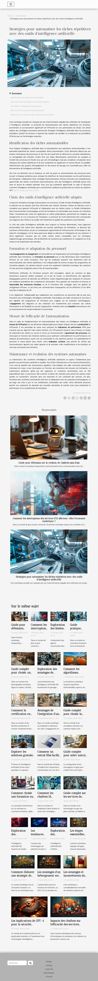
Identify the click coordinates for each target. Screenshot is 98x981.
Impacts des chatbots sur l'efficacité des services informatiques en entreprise (67, 924)
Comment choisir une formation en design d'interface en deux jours (22, 798)
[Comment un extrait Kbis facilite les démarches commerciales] (49, 741)
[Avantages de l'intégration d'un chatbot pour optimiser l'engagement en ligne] (49, 699)
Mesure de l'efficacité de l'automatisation (27, 110)
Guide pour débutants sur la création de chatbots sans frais (49, 462)
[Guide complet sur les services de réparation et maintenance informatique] (75, 782)
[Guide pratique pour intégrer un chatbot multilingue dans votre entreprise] (78, 616)
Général (49, 976)
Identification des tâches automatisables (27, 97)
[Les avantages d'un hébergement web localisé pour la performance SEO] (49, 861)
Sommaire (17, 93)
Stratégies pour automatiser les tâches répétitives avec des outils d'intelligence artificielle (49, 578)
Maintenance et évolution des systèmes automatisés (32, 114)
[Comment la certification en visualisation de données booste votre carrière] (23, 699)
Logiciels (49, 969)
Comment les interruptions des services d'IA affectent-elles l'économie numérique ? (49, 519)
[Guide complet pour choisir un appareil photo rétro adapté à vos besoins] (23, 658)
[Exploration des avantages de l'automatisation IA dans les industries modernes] (49, 658)
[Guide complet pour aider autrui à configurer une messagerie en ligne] (75, 741)
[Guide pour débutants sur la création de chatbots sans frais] (48, 437)
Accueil (10, 15)
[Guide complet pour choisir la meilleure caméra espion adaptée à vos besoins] (75, 699)
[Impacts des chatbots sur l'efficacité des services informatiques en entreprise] (68, 906)
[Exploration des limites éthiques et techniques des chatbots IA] (58, 616)
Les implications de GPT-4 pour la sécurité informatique (27, 924)
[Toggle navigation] (10, 4)
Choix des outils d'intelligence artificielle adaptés (30, 101)
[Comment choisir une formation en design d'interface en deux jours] (23, 782)
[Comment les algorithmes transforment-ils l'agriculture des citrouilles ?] (75, 658)
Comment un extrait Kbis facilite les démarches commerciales (48, 757)
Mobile (49, 962)
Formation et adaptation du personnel (26, 106)
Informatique (21, 15)
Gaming (49, 965)
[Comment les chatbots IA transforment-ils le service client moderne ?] (49, 782)
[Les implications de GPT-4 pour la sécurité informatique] (29, 906)
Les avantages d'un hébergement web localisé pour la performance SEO (49, 877)
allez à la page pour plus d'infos (26, 190)
